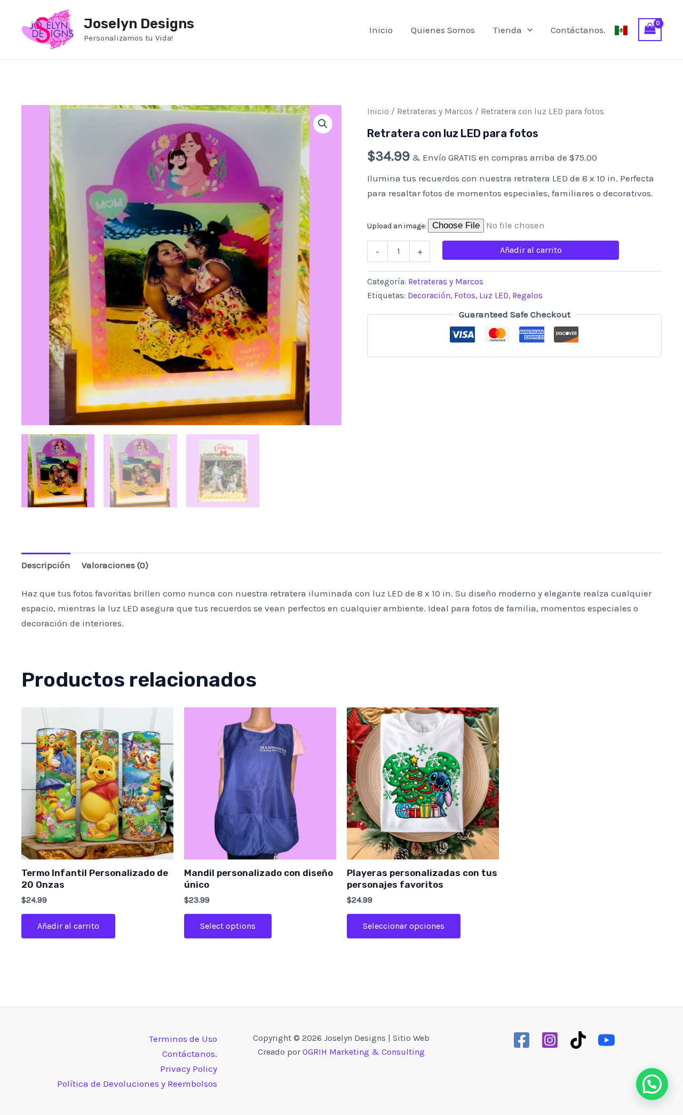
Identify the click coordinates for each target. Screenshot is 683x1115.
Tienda (507, 30)
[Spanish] (621, 30)
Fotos (464, 295)
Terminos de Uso (183, 1038)
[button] (322, 123)
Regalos (527, 295)
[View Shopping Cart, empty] (650, 30)
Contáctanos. (578, 30)
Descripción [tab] (45, 565)
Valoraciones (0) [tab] (115, 565)
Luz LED (494, 295)
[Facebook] (521, 1040)
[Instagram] (550, 1040)
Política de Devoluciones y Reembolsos (137, 1083)
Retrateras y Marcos (435, 111)
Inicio (381, 30)
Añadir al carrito (531, 250)
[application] (527, 30)
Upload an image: (397, 225)
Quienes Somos (443, 30)
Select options (228, 926)
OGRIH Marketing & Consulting (364, 1052)
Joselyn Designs (139, 23)
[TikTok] (578, 1040)
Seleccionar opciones (403, 926)
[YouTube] (606, 1040)
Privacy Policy (188, 1068)
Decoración (429, 295)
